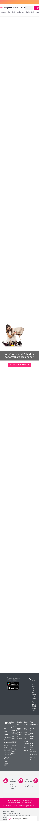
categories (8, 8)
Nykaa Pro (26, 746)
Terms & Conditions (13, 800)
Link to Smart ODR (6, 763)
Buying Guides (19, 737)
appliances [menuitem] (20, 12)
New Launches (27, 733)
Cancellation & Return (14, 741)
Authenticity (7, 737)
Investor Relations (7, 758)
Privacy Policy (26, 802)
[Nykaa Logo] (1, 7)
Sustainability (8, 750)
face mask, (20, 815)
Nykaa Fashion (26, 742)
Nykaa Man (26, 737)
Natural (32, 757)
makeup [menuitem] (3, 12)
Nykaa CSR (6, 746)
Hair (31, 733)
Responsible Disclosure (8, 753)
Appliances (33, 741)
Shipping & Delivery (13, 747)
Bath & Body (32, 737)
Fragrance (33, 754)
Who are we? (5, 730)
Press (6, 740)
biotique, (28, 815)
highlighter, (13, 813)
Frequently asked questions (14, 732)
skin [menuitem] (9, 12)
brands (15, 8)
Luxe (31, 760)
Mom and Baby (31, 745)
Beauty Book (19, 729)
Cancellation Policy (14, 802)
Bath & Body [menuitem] (30, 12)
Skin (31, 731)
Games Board (19, 733)
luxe (21, 8)
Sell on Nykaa (13, 752)
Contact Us (13, 726)
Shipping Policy (27, 800)
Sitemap (26, 750)
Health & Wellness (33, 750)
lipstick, (6, 813)
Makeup (32, 728)
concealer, (12, 815)
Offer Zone (25, 729)
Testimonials (8, 743)
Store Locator (13, 737)
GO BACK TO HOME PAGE (19, 364)
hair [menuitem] (13, 12)
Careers (6, 734)
